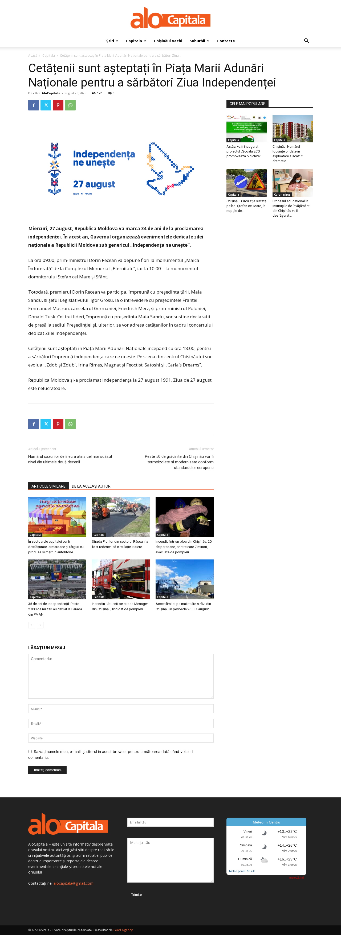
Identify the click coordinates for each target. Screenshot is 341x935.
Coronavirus (282, 194)
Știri (110, 40)
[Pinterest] (58, 105)
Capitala (134, 40)
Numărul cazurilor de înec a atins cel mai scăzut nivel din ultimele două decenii (70, 459)
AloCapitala (51, 93)
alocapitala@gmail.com (74, 883)
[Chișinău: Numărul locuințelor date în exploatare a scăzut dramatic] (293, 128)
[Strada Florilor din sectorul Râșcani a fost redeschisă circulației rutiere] (121, 517)
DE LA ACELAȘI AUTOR (91, 486)
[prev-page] (31, 625)
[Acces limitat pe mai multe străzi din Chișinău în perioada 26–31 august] (185, 579)
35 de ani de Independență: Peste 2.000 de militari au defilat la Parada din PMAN (55, 609)
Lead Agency (123, 930)
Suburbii (197, 40)
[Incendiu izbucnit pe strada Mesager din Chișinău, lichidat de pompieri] (121, 579)
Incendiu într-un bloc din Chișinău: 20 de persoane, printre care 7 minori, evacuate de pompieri (184, 546)
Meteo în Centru (266, 822)
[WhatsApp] (70, 105)
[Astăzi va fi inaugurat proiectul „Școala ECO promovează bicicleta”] (246, 128)
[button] (306, 41)
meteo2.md (296, 877)
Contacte (226, 40)
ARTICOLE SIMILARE (48, 486)
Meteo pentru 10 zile (242, 871)
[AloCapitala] (170, 17)
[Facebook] (33, 105)
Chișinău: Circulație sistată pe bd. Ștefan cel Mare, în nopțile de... (246, 206)
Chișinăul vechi (168, 40)
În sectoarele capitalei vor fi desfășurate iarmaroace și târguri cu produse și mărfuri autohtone (56, 546)
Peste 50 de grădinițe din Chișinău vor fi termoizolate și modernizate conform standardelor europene (179, 462)
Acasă (32, 55)
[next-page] (40, 625)
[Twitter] (45, 105)
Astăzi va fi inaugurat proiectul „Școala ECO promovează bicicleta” (243, 151)
